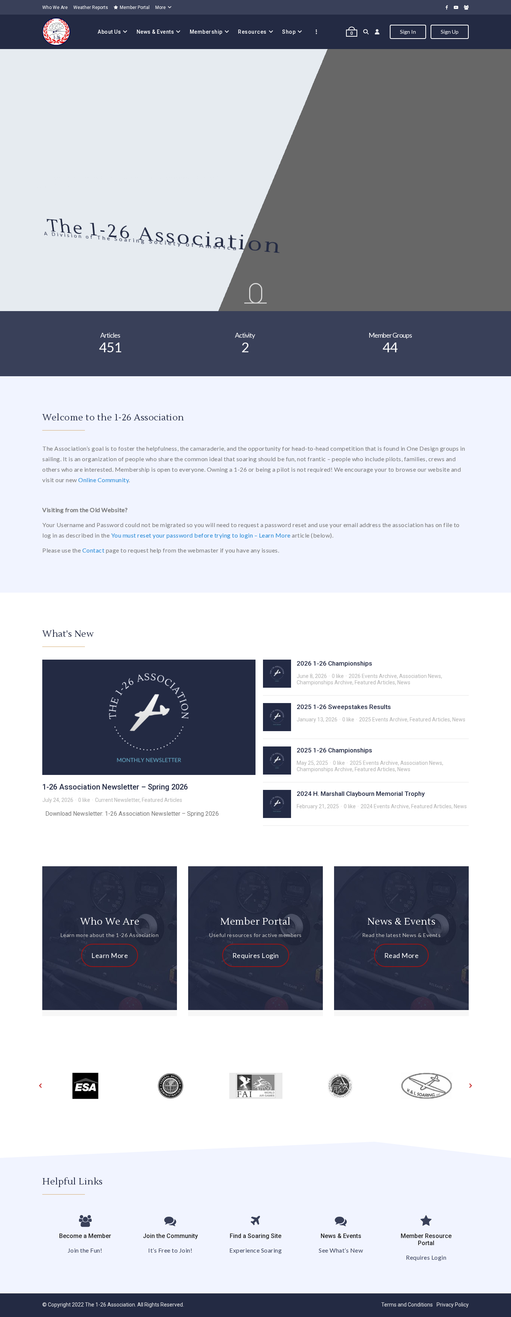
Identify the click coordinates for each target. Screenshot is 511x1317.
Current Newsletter (117, 800)
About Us (109, 32)
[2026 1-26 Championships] (277, 674)
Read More (401, 955)
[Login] (377, 32)
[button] (40, 1085)
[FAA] (170, 1085)
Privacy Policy (453, 1304)
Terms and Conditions (407, 1304)
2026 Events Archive (373, 676)
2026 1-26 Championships (334, 663)
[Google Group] (466, 7)
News (403, 682)
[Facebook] (447, 7)
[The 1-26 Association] (56, 32)
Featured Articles (162, 800)
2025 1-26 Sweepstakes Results (344, 707)
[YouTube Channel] (456, 7)
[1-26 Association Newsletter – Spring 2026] (149, 717)
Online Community (103, 479)
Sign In (408, 31)
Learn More (109, 955)
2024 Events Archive (385, 806)
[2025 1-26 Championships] (277, 760)
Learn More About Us (75, 230)
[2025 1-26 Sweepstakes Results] (277, 717)
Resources (252, 32)
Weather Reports (90, 7)
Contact (93, 550)
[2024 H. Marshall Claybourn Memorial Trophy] (277, 804)
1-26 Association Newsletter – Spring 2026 (115, 786)
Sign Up (450, 31)
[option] (85, 1085)
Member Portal (135, 7)
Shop (289, 32)
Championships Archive (324, 682)
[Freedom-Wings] (341, 1085)
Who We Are (55, 7)
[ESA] (85, 1085)
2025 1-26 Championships (334, 750)
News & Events (155, 32)
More (160, 7)
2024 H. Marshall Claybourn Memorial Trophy (361, 793)
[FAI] (255, 1085)
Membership (206, 32)
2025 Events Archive (383, 720)
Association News (420, 676)
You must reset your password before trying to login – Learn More (201, 535)
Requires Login (255, 955)
